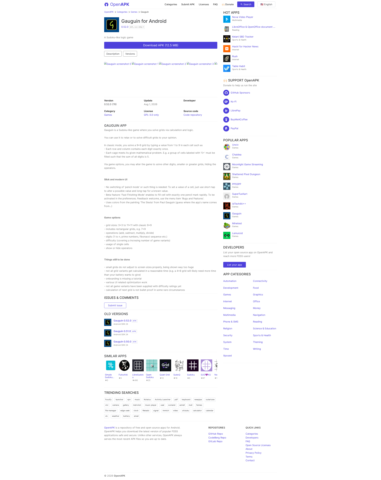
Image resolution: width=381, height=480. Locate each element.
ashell (182, 405)
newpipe (198, 399)
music (137, 399)
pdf (176, 399)
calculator (197, 410)
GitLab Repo (215, 441)
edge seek (125, 410)
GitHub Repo (215, 433)
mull (190, 405)
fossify (108, 399)
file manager (110, 410)
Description (112, 53)
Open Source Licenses (258, 445)
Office (256, 301)
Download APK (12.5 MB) (160, 45)
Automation (229, 280)
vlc (106, 416)
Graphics (258, 294)
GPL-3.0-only (151, 114)
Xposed (227, 355)
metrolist (137, 405)
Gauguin (130, 21)
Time (226, 348)
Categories (171, 4)
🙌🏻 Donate (228, 4)
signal (156, 410)
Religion (227, 328)
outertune (210, 399)
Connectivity (260, 280)
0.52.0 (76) (110, 104)
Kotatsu (147, 399)
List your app (234, 264)
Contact (250, 460)
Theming (258, 341)
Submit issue (115, 305)
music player (150, 405)
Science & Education (264, 328)
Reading (257, 321)
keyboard (186, 399)
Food (256, 287)
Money (257, 308)
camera (115, 405)
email (136, 416)
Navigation (259, 314)
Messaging (229, 308)
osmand (171, 405)
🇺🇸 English (266, 4)
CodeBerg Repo (217, 437)
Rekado (146, 410)
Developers (252, 437)
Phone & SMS (230, 321)
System (227, 341)
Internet (227, 301)
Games (134, 12)
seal (162, 405)
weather (115, 416)
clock (136, 410)
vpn (129, 399)
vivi (106, 405)
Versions (130, 53)
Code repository (193, 114)
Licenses (204, 4)
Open (119, 4)
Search (247, 4)
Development (230, 287)
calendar (209, 410)
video (175, 410)
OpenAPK (109, 12)
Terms (249, 456)
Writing (257, 348)
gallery (126, 405)
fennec (199, 405)
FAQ (215, 4)
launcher (119, 399)
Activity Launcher (163, 399)
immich (166, 410)
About (249, 448)
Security (227, 335)
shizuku (185, 410)
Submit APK (188, 4)
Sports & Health (262, 335)
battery (126, 416)
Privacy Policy (253, 452)
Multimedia (229, 314)
